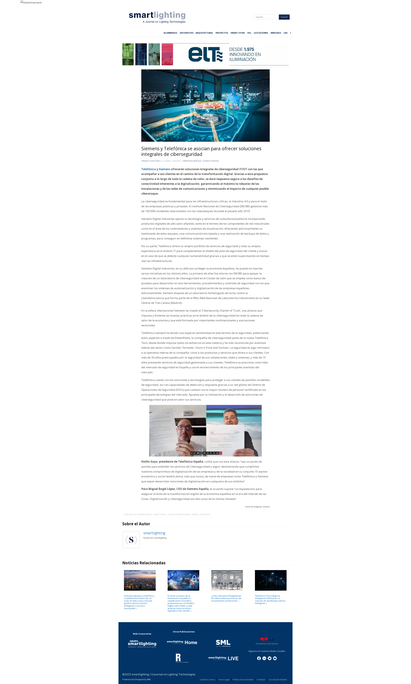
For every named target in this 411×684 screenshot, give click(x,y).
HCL (249, 32)
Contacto (261, 679)
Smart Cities (238, 32)
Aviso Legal (224, 679)
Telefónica (205, 514)
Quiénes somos (207, 679)
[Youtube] (274, 658)
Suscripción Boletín (278, 679)
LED (286, 32)
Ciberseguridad (191, 160)
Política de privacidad (243, 679)
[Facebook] (259, 658)
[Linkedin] (264, 658)
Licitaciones (261, 32)
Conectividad (210, 160)
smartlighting (150, 160)
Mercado (276, 32)
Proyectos (222, 32)
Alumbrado (170, 32)
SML (149, 679)
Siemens (195, 514)
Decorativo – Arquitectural (196, 32)
